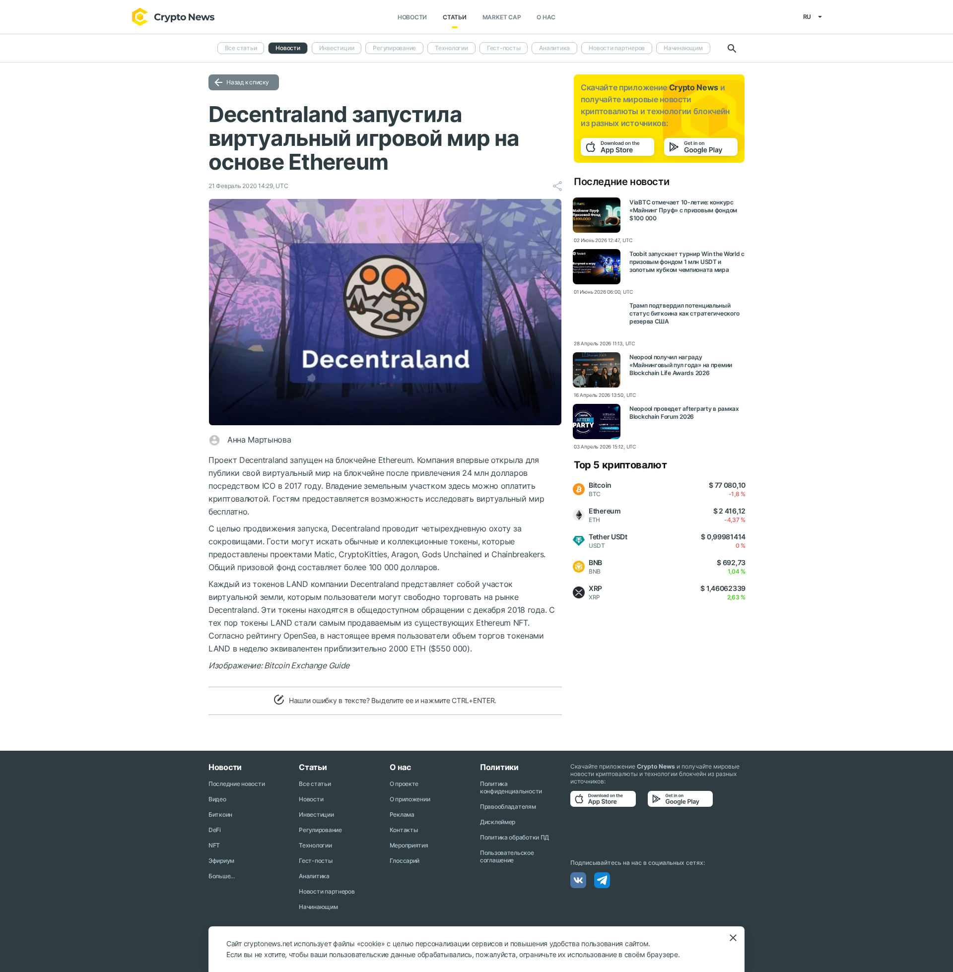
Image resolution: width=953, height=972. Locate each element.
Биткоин (220, 814)
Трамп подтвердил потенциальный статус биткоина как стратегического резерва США (684, 313)
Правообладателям (508, 806)
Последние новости (236, 783)
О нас (546, 17)
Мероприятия (409, 845)
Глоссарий (404, 860)
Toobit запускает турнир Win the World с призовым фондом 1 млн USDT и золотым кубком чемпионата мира (687, 261)
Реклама (402, 814)
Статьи (455, 17)
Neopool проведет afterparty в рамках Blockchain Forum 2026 (684, 412)
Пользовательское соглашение (507, 856)
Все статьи (241, 48)
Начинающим (683, 48)
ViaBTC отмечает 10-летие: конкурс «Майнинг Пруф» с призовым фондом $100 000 (683, 210)
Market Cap (501, 17)
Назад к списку (247, 82)
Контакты (404, 830)
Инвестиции (336, 48)
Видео (217, 799)
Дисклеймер (497, 822)
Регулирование (394, 48)
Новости (412, 17)
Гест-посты (504, 48)
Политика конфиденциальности (511, 787)
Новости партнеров (617, 48)
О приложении (410, 799)
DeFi (214, 830)
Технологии (451, 48)
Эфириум (221, 860)
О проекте (404, 783)
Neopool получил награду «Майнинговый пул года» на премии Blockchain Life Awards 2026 (680, 365)
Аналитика (554, 48)
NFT (214, 845)
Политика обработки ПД (514, 837)
